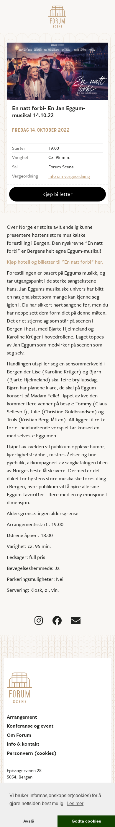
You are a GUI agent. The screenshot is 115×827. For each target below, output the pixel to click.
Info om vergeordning (69, 176)
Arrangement (22, 717)
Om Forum (19, 735)
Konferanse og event (30, 726)
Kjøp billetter (57, 194)
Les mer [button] (75, 803)
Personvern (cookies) (32, 753)
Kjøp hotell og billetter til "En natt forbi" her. (55, 261)
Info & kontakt (23, 744)
